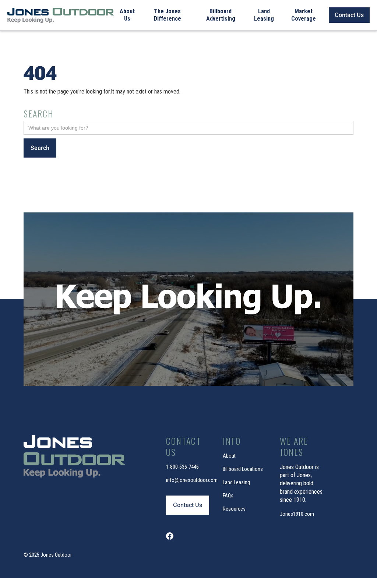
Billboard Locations (243, 469)
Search (38, 113)
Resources (234, 509)
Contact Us (349, 14)
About (229, 456)
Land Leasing (236, 482)
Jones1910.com (297, 514)
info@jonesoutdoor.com (192, 480)
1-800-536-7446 (182, 467)
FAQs (228, 495)
